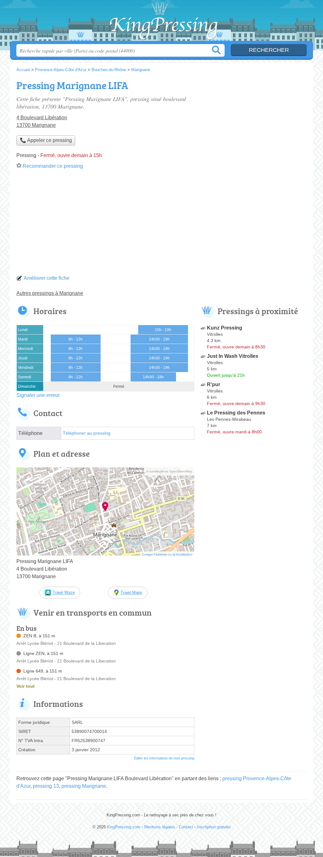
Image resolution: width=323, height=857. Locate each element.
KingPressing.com (161, 22)
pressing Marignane (84, 786)
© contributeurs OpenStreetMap (169, 471)
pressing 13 (46, 786)
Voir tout (25, 686)
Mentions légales (159, 827)
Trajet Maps (131, 592)
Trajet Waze (64, 592)
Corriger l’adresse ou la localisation (167, 554)
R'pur (213, 384)
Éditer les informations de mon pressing (164, 758)
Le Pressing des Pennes (236, 412)
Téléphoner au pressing (86, 433)
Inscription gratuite (214, 827)
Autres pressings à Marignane (49, 293)
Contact (186, 827)
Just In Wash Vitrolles (232, 356)
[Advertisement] (161, 224)
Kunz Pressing (224, 327)
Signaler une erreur (38, 395)
